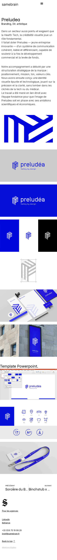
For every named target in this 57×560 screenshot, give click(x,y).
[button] (42, 3)
